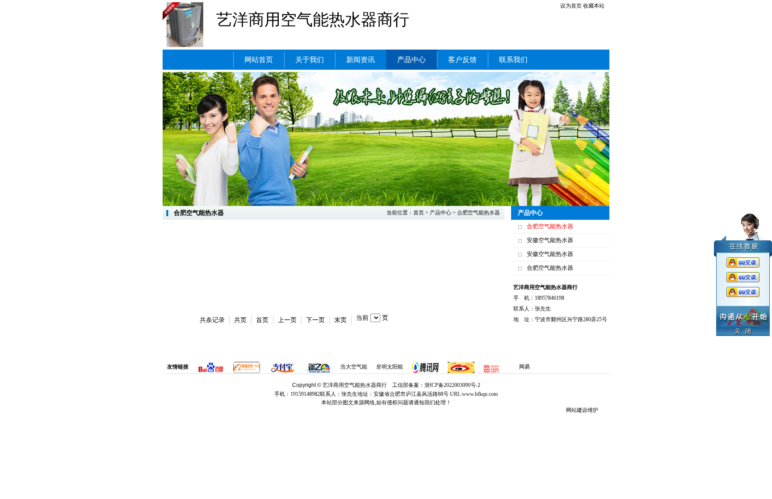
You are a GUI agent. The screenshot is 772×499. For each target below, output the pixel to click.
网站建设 (576, 410)
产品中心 (440, 213)
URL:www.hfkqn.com (474, 394)
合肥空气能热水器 (550, 226)
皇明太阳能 (389, 367)
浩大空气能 (353, 367)
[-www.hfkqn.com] (185, 24)
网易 (524, 367)
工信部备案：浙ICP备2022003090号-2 (436, 385)
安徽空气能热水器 (550, 240)
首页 (418, 213)
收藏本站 (593, 6)
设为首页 (571, 6)
